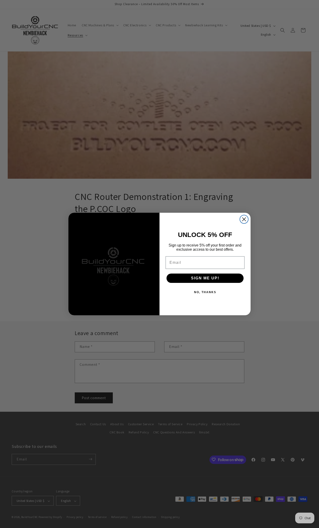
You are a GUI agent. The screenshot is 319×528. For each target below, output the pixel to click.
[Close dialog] (244, 219)
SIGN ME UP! (205, 278)
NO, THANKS (205, 292)
